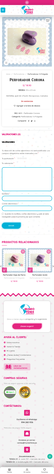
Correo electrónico (10, 203)
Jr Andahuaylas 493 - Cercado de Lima (27, 462)
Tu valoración (8, 163)
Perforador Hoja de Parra (14, 275)
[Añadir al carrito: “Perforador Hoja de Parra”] (4, 270)
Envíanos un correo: (27, 440)
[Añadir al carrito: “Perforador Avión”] (30, 270)
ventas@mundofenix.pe (27, 443)
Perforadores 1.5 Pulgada (38, 74)
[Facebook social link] (28, 121)
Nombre (6, 193)
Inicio (8, 74)
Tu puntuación (8, 158)
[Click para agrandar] (6, 62)
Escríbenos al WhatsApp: (27, 419)
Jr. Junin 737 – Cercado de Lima (27, 459)
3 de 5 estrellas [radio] (22, 158)
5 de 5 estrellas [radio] (26, 158)
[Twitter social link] (31, 121)
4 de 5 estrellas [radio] (24, 158)
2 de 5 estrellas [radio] (20, 158)
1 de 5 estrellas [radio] (18, 158)
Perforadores (19, 74)
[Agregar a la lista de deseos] (23, 251)
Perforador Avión (39, 275)
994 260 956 (27, 422)
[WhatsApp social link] (27, 2)
